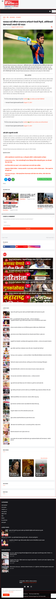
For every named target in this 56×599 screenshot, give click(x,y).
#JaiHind (25, 99)
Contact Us (25, 593)
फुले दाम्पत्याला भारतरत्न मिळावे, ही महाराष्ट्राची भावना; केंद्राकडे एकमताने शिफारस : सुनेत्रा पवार (28, 334)
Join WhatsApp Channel (45, 179)
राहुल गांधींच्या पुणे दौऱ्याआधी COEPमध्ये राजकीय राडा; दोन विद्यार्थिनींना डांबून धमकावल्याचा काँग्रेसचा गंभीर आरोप (31, 389)
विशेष (2, 516)
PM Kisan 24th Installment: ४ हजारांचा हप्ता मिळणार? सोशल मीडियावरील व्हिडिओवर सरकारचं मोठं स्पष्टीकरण (31, 355)
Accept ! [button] (6, 594)
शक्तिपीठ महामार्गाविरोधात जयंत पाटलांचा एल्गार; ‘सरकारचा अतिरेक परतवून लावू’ (25, 396)
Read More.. (6, 210)
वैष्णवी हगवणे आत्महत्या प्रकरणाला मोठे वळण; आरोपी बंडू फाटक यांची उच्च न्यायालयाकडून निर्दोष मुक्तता (29, 362)
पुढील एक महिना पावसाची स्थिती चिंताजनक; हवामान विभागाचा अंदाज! (23, 417)
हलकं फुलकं (4, 522)
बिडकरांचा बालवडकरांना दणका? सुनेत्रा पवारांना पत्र (20, 431)
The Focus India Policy (34, 593)
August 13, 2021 (28, 102)
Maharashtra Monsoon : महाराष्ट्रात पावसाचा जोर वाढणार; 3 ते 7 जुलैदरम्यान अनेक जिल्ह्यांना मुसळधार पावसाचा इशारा (32, 566)
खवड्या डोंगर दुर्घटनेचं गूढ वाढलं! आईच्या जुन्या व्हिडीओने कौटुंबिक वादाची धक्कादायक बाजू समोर (10, 207)
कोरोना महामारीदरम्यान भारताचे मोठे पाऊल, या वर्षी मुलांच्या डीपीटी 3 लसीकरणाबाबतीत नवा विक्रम (25, 157)
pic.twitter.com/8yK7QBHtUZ (37, 99)
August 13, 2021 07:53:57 (17, 27)
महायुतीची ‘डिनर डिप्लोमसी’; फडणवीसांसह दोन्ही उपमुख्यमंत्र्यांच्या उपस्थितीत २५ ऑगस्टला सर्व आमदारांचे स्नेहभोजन (31, 341)
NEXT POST (5, 237)
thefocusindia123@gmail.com (30, 582)
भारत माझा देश (4, 511)
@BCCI (31, 122)
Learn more (10, 591)
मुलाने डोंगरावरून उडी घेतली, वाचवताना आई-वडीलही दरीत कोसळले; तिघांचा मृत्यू (25, 403)
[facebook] (25, 586)
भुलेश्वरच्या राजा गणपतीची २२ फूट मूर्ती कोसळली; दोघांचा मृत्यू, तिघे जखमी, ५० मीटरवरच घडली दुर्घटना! (27, 196)
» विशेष (6, 17)
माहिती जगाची (4, 513)
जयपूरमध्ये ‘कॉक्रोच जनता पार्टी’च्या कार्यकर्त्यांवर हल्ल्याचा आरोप (22, 410)
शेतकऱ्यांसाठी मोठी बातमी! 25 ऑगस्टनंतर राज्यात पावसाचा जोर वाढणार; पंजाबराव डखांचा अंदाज (27, 369)
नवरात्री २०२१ (4, 509)
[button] (2, 1)
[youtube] (28, 586)
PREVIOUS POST (50, 237)
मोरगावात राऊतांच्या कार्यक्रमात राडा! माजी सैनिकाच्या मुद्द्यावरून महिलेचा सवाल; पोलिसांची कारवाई (28, 327)
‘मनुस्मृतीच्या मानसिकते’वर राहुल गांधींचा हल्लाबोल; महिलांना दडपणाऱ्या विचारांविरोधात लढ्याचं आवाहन (28, 320)
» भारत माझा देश (18, 17)
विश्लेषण (3, 518)
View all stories (44, 458)
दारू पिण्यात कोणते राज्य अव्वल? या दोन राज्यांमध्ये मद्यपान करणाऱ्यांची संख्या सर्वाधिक (22, 165)
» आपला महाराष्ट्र (11, 17)
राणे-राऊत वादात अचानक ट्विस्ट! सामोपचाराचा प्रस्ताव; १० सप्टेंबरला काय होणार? (25, 376)
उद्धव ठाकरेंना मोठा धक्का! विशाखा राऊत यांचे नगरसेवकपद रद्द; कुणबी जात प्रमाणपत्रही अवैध (27, 383)
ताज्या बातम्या (4, 507)
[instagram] (31, 586)
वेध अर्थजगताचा (4, 520)
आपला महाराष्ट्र (4, 505)
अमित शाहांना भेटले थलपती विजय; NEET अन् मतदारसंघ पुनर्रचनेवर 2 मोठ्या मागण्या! (25, 424)
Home (4, 17)
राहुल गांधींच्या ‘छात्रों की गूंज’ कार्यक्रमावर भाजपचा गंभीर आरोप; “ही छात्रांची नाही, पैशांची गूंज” (27, 348)
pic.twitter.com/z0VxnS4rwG (40, 122)
